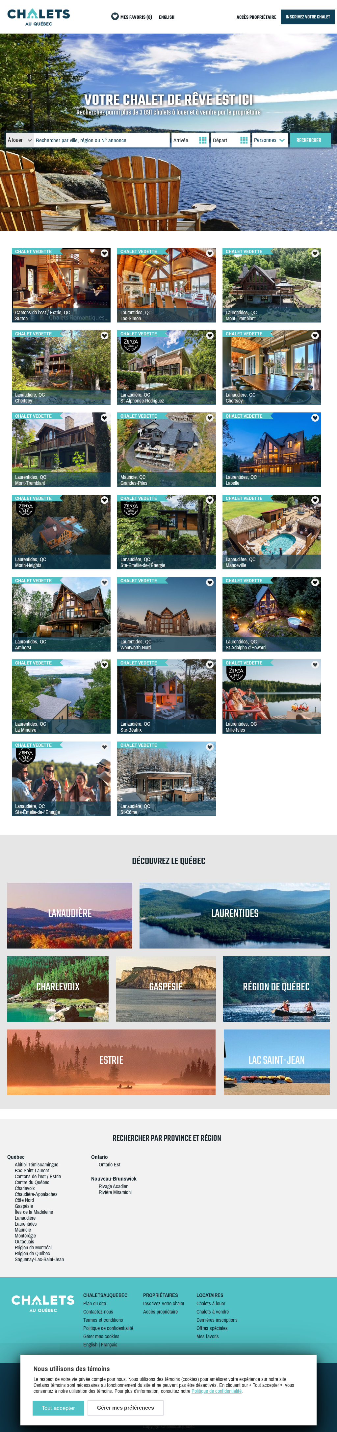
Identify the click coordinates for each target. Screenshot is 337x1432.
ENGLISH (166, 17)
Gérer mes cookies (101, 1336)
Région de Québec (32, 1253)
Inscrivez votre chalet (163, 1303)
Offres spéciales (212, 1328)
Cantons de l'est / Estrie (38, 1176)
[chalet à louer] (38, 24)
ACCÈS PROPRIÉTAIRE (256, 17)
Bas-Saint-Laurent (32, 1170)
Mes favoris (207, 1336)
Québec (16, 1157)
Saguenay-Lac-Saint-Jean (39, 1259)
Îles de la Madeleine (34, 1212)
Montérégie (25, 1235)
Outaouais (24, 1241)
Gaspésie (24, 1206)
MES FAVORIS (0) (136, 17)
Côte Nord (24, 1200)
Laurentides (26, 1224)
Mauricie (23, 1230)
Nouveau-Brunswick (114, 1178)
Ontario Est (109, 1164)
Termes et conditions (103, 1320)
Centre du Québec (32, 1182)
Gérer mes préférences (125, 1408)
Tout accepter (58, 1408)
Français (109, 1344)
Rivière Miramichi (115, 1192)
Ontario (99, 1157)
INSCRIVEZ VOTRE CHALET (308, 17)
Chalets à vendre (212, 1312)
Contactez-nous (98, 1312)
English (90, 1344)
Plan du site (94, 1303)
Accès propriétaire (160, 1312)
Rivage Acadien (113, 1186)
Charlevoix (25, 1188)
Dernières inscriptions (217, 1320)
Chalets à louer (210, 1303)
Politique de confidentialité (108, 1328)
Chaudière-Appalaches (36, 1194)
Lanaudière (25, 1218)
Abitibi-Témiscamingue (36, 1164)
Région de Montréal (33, 1247)
